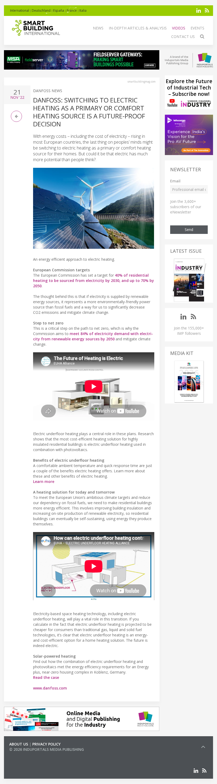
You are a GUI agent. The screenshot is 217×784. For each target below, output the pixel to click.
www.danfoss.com (50, 688)
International (19, 10)
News (98, 28)
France (72, 10)
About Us (18, 744)
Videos (178, 28)
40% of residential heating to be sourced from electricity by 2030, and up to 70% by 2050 (93, 280)
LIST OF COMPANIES (27, 754)
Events (197, 28)
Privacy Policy (46, 744)
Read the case (46, 677)
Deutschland (41, 10)
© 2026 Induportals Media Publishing (46, 749)
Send (189, 229)
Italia (83, 10)
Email (175, 180)
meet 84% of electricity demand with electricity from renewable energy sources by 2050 (93, 336)
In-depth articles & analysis (138, 28)
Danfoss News (47, 90)
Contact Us (183, 36)
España (58, 10)
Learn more (43, 481)
